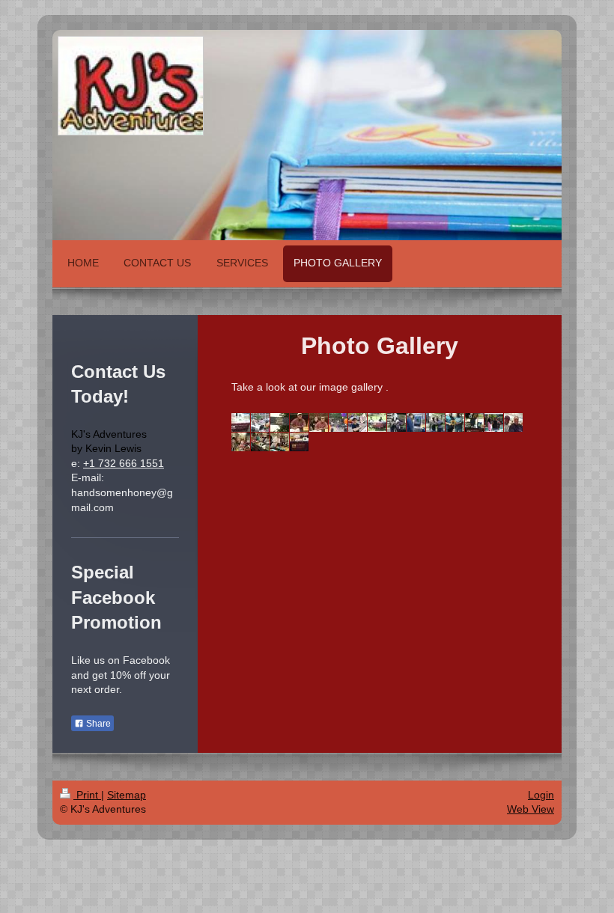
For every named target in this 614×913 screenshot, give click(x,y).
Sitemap (126, 795)
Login (541, 795)
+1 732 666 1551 (123, 463)
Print (87, 795)
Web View (530, 809)
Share (97, 723)
